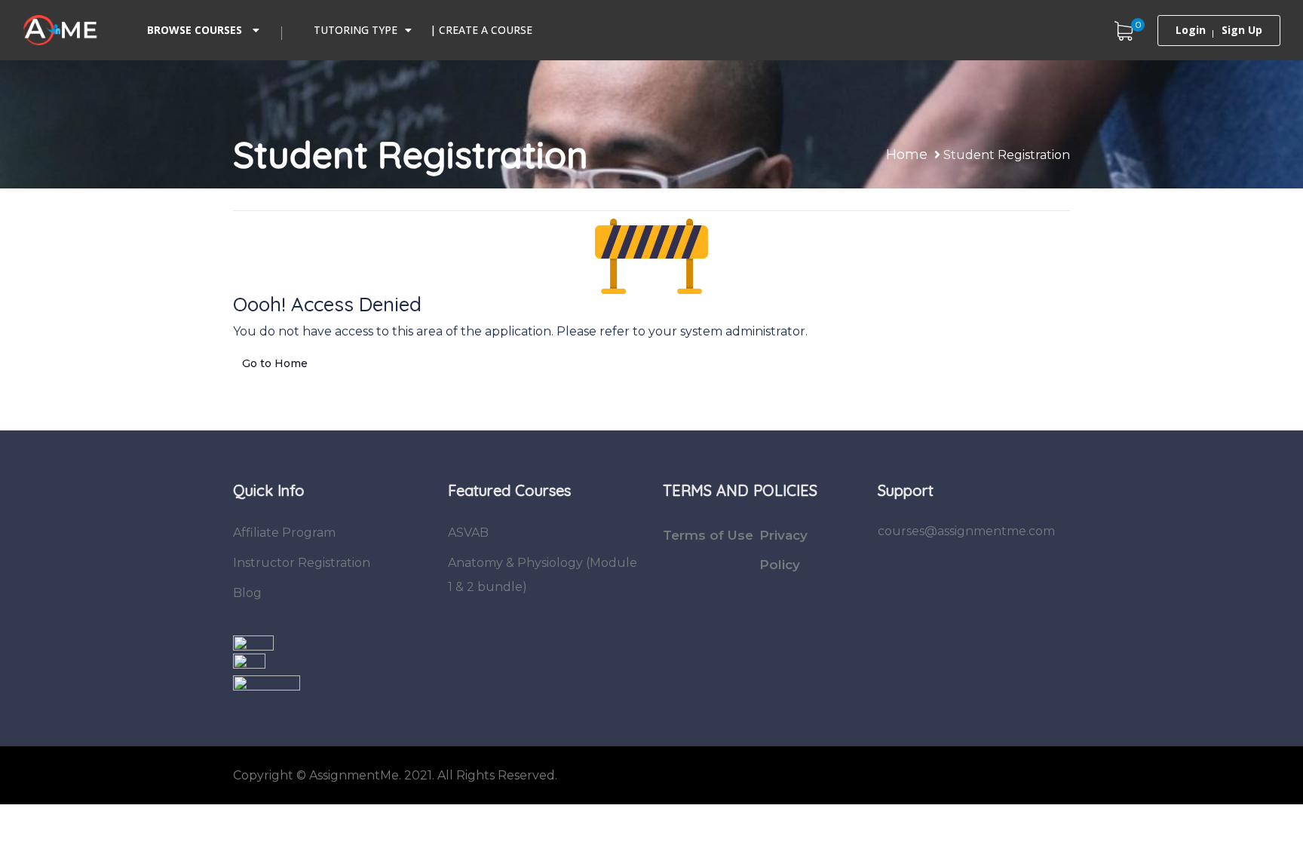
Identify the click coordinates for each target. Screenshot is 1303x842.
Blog (247, 593)
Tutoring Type (355, 30)
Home (906, 154)
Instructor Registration (301, 563)
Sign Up (1242, 30)
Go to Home (275, 363)
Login (1191, 30)
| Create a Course (481, 30)
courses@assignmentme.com (966, 531)
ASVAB (468, 532)
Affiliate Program (284, 532)
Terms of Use (708, 535)
